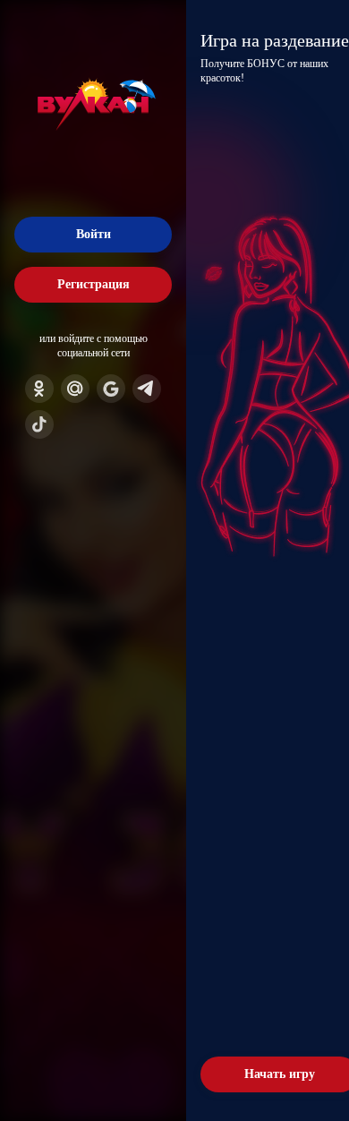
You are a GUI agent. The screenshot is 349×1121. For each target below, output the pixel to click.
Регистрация (93, 284)
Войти (93, 234)
